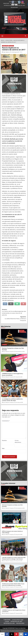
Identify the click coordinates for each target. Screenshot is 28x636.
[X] (11, 634)
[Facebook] (7, 634)
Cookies (7, 621)
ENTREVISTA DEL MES (9, 5)
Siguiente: (15, 318)
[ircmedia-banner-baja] (14, 83)
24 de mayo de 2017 (16, 52)
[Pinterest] (16, 634)
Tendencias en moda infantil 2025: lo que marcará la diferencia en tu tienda (13, 584)
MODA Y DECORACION (6, 580)
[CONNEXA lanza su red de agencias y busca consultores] (14, 363)
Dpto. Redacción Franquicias (8, 351)
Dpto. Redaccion (6, 52)
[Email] (21, 634)
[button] (2, 36)
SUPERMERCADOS (5, 554)
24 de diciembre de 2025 (20, 351)
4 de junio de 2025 (19, 534)
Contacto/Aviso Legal (17, 619)
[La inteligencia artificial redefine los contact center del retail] (14, 388)
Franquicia (11, 45)
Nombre (4, 440)
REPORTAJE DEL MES (9, 623)
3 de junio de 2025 (19, 560)
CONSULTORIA (5, 45)
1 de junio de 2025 (19, 376)
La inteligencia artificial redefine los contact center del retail (12, 399)
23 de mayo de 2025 (19, 402)
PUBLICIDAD (6, 3)
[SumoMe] (25, 634)
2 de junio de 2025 (19, 587)
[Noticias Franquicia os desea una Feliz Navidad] (14, 337)
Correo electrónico (18, 441)
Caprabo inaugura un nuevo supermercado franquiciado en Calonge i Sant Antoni (13, 558)
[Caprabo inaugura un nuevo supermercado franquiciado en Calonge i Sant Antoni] (14, 547)
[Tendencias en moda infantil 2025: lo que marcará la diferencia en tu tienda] (14, 573)
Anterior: (14, 312)
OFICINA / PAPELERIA (6, 527)
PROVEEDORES (14, 7)
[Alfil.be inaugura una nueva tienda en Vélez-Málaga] (14, 520)
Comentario (6, 421)
